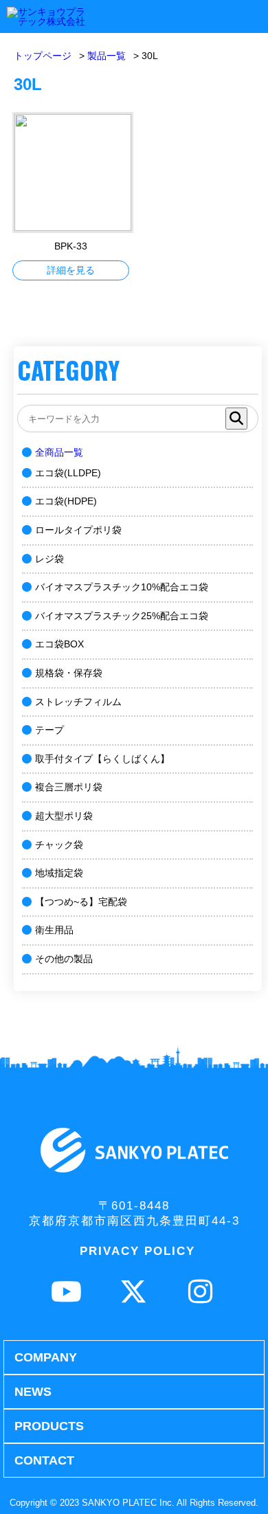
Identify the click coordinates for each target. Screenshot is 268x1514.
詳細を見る (71, 270)
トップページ (42, 55)
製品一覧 (106, 55)
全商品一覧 (59, 452)
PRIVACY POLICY (137, 1251)
